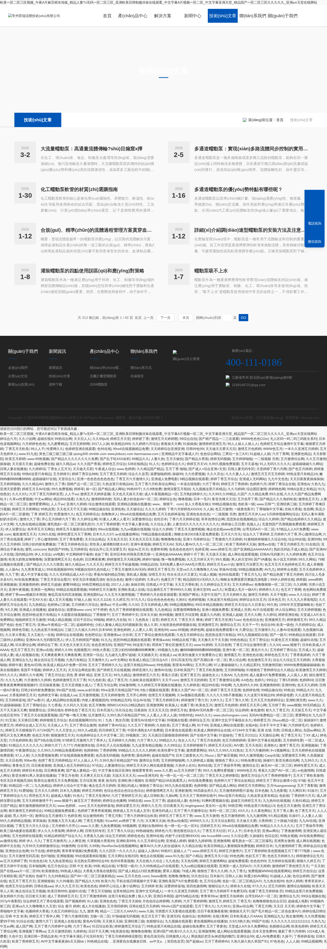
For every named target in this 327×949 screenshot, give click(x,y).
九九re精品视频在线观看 (198, 866)
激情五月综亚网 (186, 615)
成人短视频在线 (27, 655)
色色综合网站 (210, 454)
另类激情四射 (272, 665)
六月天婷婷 (261, 866)
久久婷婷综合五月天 (215, 584)
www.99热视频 (38, 459)
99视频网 (129, 826)
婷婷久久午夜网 (31, 675)
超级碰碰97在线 (44, 479)
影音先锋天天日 (224, 499)
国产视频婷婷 (75, 901)
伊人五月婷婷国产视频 (82, 640)
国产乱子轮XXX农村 (115, 459)
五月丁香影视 (307, 785)
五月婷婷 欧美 (151, 886)
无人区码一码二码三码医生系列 (293, 439)
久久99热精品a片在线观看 (159, 866)
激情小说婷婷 (135, 579)
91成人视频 (207, 574)
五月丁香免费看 (71, 539)
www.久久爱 (163, 770)
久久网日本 (297, 790)
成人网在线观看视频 (243, 554)
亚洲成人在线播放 (32, 610)
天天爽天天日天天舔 (95, 775)
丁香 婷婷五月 (41, 514)
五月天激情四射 (59, 931)
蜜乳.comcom (35, 549)
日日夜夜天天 (173, 806)
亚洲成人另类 (241, 610)
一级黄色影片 (244, 509)
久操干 (287, 936)
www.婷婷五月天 (204, 851)
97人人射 (22, 755)
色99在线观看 (228, 574)
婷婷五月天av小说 (220, 564)
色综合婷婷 (301, 876)
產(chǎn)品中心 (132, 15)
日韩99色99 (195, 449)
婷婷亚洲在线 (288, 615)
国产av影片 (35, 700)
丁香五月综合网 (105, 685)
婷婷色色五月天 (276, 655)
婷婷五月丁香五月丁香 (175, 816)
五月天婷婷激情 (112, 695)
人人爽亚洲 (76, 841)
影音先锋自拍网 (287, 760)
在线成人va (167, 655)
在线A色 (251, 725)
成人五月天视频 (60, 599)
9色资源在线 (119, 931)
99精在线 (135, 801)
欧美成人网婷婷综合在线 (212, 730)
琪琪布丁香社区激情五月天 (172, 645)
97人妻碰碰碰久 (226, 665)
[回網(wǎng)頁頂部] (314, 206)
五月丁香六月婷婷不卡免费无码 (223, 891)
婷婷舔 (301, 579)
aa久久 (217, 589)
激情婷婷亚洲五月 (212, 444)
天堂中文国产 (211, 594)
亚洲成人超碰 (232, 615)
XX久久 (243, 811)
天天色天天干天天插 (71, 509)
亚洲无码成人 (162, 811)
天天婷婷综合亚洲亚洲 (167, 449)
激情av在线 (266, 544)
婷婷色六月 (163, 831)
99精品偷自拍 (99, 509)
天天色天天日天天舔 (144, 539)
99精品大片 (304, 690)
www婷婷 (315, 579)
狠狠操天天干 (239, 911)
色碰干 (41, 876)
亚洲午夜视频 (140, 544)
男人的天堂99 (241, 559)
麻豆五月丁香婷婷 (87, 801)
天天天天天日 (158, 710)
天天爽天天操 (155, 821)
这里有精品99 (123, 891)
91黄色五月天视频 (284, 640)
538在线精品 (137, 464)
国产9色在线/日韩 (47, 740)
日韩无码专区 (95, 831)
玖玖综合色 (123, 710)
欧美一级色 (284, 625)
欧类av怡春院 (177, 821)
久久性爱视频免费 (44, 755)
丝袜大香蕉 (293, 509)
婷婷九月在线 (116, 620)
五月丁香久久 (205, 906)
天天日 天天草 (283, 906)
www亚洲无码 (147, 775)
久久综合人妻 (160, 524)
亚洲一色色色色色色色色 (95, 479)
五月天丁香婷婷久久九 (105, 665)
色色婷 (78, 559)
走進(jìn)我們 (18, 368)
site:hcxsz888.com (215, 836)
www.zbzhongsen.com (230, 715)
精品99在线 (210, 685)
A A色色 (247, 680)
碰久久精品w (65, 464)
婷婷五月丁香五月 (160, 569)
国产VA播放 (262, 559)
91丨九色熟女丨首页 (143, 620)
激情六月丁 (43, 921)
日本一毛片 (201, 499)
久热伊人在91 (185, 765)
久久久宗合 (215, 474)
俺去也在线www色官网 (223, 529)
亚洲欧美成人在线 (131, 589)
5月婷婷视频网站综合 (283, 514)
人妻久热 (157, 459)
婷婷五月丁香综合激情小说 (276, 780)
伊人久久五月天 (67, 886)
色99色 (194, 801)
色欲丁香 (101, 554)
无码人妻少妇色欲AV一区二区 (135, 499)
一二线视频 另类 (266, 459)
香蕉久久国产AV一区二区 (190, 690)
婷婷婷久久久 (269, 589)
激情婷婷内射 (101, 499)
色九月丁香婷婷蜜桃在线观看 (130, 610)
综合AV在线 (141, 700)
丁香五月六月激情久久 (132, 479)
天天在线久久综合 (150, 861)
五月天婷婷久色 (234, 594)
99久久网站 (307, 559)
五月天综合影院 (222, 821)
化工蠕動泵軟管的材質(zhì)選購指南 (79, 189)
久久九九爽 (13, 680)
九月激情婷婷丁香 (288, 846)
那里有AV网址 (182, 665)
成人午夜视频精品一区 (161, 494)
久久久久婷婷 (155, 509)
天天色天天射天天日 (74, 645)
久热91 (181, 599)
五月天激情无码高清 (24, 856)
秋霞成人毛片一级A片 (241, 589)
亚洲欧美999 (125, 841)
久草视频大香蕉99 (100, 841)
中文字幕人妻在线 (135, 524)
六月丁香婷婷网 (195, 901)
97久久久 (138, 599)
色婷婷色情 (250, 690)
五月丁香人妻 (283, 811)
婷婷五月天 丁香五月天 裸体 (182, 620)
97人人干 (235, 831)
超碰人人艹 (182, 851)
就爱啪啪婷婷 (160, 474)
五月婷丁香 (276, 705)
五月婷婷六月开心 (65, 826)
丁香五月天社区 (214, 831)
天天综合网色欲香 (81, 670)
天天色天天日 (117, 539)
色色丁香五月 (25, 625)
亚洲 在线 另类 (268, 730)
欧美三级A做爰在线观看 (18, 831)
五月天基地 (249, 464)
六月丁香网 (280, 454)
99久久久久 (8, 675)
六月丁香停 (210, 484)
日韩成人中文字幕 (159, 584)
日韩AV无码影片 (272, 554)
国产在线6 (26, 876)
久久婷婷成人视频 (199, 760)
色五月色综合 (57, 866)
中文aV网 (119, 604)
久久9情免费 (152, 489)
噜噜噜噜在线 (171, 539)
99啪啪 (99, 620)
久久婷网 (300, 584)
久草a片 (153, 579)
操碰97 (268, 760)
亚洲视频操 (8, 584)
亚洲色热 (117, 509)
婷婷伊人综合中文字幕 (70, 785)
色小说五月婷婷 (285, 559)
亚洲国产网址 (189, 594)
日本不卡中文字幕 (272, 725)
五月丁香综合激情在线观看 (154, 635)
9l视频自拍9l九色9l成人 (92, 569)
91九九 (106, 640)
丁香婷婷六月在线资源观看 (156, 594)
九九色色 (172, 861)
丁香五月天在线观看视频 (39, 715)
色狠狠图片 (82, 650)
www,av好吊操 (88, 690)
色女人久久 (186, 740)
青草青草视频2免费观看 (79, 851)
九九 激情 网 (88, 911)
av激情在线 (8, 841)
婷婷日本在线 (32, 770)
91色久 (78, 795)
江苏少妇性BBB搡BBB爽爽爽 (134, 650)
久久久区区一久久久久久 (117, 851)
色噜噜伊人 (109, 514)
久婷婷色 (79, 931)
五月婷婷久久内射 (121, 740)
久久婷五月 (121, 599)
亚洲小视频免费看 (215, 610)
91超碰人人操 (260, 454)
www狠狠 (294, 705)
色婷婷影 (200, 785)
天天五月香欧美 (186, 584)
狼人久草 (150, 625)
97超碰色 (226, 735)
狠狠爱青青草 (142, 770)
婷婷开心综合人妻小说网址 (119, 886)
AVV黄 (238, 745)
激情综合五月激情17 (50, 816)
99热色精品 (238, 640)
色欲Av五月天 (138, 549)
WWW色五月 (272, 449)
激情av (105, 604)
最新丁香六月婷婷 (291, 931)
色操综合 (188, 916)
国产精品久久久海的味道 (277, 499)
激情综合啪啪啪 (298, 886)
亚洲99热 (314, 539)
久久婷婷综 (37, 469)
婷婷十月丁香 (194, 554)
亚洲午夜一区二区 (235, 650)
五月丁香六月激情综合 (190, 811)
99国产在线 (260, 921)
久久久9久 (19, 494)
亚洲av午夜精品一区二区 (55, 625)
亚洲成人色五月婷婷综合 (71, 765)
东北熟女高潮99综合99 (91, 861)
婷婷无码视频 (220, 459)
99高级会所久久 (205, 790)
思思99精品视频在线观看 (132, 640)
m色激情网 (306, 770)
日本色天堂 (251, 831)
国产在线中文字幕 (203, 735)
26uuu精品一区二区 (287, 720)
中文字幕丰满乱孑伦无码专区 (81, 936)
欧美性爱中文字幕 (171, 750)
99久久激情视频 (251, 755)
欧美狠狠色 (50, 871)
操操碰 (5, 464)
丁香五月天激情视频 (189, 529)
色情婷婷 (204, 916)
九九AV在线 (307, 821)
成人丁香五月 (117, 680)
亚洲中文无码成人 (148, 891)
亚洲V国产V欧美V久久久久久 (174, 931)
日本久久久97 (103, 534)
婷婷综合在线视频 (69, 635)
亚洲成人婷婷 (176, 841)
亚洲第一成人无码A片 (235, 866)
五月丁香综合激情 (82, 725)
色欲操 (284, 795)
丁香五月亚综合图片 (55, 579)
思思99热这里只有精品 (39, 615)
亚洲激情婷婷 (29, 584)
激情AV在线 (163, 670)
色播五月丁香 (171, 579)
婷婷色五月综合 (114, 464)
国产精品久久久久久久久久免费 (74, 459)
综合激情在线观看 (101, 504)
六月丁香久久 (147, 740)
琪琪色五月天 (39, 795)
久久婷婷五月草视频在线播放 (159, 685)
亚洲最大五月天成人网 (64, 821)
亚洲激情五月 (275, 620)
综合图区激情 (256, 489)
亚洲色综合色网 (17, 851)
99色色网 (236, 856)
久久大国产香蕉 (89, 464)
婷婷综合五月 (199, 720)
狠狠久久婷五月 (308, 861)
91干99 (202, 725)
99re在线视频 (108, 529)
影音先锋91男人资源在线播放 (34, 775)
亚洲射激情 (183, 790)
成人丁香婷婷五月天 (62, 896)
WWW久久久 (199, 821)
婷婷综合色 (167, 499)
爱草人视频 (171, 871)
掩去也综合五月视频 (49, 660)
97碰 (301, 780)
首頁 (107, 15)
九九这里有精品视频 (147, 745)
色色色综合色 (253, 620)
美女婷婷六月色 (11, 896)
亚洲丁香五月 (190, 675)
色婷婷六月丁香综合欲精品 (234, 780)
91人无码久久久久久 (275, 464)
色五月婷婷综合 (87, 514)
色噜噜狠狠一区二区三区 (272, 584)
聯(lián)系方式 (141, 368)
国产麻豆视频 (227, 755)
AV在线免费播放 (26, 579)
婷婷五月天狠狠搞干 (20, 730)
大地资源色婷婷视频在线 (177, 625)
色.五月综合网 (209, 881)
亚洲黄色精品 (301, 454)
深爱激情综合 (142, 519)
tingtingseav (194, 806)
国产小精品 (194, 856)
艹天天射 (317, 866)
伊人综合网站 (285, 610)
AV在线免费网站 (311, 836)
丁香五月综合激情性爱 (250, 645)
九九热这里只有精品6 (47, 630)
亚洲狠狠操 (45, 881)
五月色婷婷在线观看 (27, 836)
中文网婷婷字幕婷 (79, 554)
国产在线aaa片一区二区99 (20, 871)
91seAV (111, 821)
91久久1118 (102, 599)
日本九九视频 (70, 790)
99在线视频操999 (59, 569)
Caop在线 (272, 755)
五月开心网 (203, 665)
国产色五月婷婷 (300, 469)
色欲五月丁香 (255, 856)
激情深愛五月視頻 (177, 489)
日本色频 (261, 790)
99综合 (271, 680)
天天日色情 (222, 645)
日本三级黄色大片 (189, 755)
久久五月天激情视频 (119, 594)
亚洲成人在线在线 (67, 921)
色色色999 (258, 861)
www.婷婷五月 (220, 549)
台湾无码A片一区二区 (258, 529)
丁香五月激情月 (54, 841)
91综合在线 (25, 921)
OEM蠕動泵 (98, 384)
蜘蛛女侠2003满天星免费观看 (196, 534)
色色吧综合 (93, 635)
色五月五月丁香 (153, 916)
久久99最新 (64, 881)
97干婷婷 (100, 610)
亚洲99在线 (154, 836)
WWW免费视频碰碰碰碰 (302, 665)
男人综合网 (237, 660)
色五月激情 (223, 509)
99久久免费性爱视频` (219, 770)
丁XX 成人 (310, 735)
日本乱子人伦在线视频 (113, 745)
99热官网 (235, 806)
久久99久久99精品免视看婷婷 (59, 750)
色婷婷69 (306, 680)
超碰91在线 (308, 640)
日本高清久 (105, 710)
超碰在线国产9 (163, 755)
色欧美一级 (246, 504)
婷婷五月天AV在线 (36, 489)
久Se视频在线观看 (190, 695)
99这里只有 (141, 645)
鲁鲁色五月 (20, 765)
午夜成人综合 (105, 469)
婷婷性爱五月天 (305, 765)
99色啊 (226, 685)
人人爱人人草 (142, 630)
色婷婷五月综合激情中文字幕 (282, 444)
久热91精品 (300, 801)
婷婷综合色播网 (114, 801)
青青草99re (209, 896)
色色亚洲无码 (101, 645)
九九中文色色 (278, 479)
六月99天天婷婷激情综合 (40, 846)
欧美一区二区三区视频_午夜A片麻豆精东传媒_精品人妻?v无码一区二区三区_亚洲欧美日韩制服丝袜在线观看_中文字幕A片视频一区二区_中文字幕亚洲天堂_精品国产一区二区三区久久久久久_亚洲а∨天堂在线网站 (158, 2)
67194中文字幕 (243, 730)
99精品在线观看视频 (71, 589)
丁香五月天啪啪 (99, 891)
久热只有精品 (76, 660)
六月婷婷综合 (305, 625)
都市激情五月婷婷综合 (25, 811)
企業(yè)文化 (18, 376)
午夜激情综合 (25, 750)
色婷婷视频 (196, 599)
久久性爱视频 (195, 474)
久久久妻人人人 (237, 474)
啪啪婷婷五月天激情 (30, 620)
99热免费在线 (251, 760)
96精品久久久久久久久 (277, 826)
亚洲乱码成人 (127, 785)
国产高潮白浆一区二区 (210, 660)
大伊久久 (216, 700)
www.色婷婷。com (71, 806)
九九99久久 (309, 760)
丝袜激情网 (127, 685)
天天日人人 (82, 439)
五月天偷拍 (174, 459)
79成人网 (188, 871)
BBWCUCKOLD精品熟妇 (125, 705)
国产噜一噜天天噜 (72, 715)
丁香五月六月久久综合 (32, 826)
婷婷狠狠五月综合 (53, 720)
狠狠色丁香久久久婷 (212, 871)
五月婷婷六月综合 (84, 604)
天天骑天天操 (112, 921)
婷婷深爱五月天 (127, 806)
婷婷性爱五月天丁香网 (74, 534)
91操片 (312, 790)
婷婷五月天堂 (120, 439)
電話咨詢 (314, 223)
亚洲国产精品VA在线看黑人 (165, 780)
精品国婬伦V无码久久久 (201, 579)
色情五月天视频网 (161, 695)
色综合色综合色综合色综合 (124, 790)
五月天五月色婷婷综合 (267, 700)
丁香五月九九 (251, 574)
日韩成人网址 (291, 730)
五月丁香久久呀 (236, 700)
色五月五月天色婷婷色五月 (285, 564)
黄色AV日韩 (32, 665)
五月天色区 (253, 745)
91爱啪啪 (26, 790)
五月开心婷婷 (136, 695)
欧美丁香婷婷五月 (25, 941)
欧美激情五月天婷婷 (311, 670)
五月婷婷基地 (15, 700)
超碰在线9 (45, 439)
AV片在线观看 (263, 610)
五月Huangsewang (281, 785)
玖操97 (294, 816)
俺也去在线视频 (151, 856)
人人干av (71, 494)
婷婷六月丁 (53, 745)
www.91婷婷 (203, 645)
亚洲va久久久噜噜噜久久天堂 (34, 906)
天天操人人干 (57, 725)
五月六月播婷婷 (257, 750)
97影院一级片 (127, 866)
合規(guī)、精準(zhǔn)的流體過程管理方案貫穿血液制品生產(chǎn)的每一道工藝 (97, 230)
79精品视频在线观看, (156, 534)
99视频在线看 (177, 720)
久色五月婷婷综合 (189, 635)
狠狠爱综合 (37, 710)
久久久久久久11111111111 (290, 921)
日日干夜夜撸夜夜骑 (212, 911)
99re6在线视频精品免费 (131, 449)
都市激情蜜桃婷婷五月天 (37, 806)
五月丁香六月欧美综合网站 (155, 484)
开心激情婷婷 (47, 539)
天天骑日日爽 (28, 720)
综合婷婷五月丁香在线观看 (43, 901)
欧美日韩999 (57, 891)
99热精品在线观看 (302, 635)
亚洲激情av (111, 635)
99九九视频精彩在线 (252, 635)
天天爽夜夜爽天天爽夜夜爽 (61, 655)
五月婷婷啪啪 (242, 459)
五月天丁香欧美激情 (308, 775)
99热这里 (48, 509)
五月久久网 (252, 615)
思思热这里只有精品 (220, 635)
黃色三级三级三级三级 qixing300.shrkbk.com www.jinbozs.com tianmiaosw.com (99, 454)
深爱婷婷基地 (174, 886)
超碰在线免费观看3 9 (221, 630)
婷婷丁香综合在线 (281, 484)
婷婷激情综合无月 (309, 856)
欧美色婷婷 (299, 926)
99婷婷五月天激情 (102, 589)
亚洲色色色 (108, 901)
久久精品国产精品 (150, 469)
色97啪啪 (48, 856)
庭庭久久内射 (210, 615)
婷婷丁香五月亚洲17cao (223, 620)
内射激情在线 (84, 745)
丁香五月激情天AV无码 (128, 569)
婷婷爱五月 (262, 720)
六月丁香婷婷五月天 (126, 795)
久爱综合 (246, 630)
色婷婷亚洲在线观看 (80, 449)
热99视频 (166, 615)
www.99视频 (179, 630)
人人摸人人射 (297, 675)
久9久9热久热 (239, 921)
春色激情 (257, 710)
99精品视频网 (311, 941)
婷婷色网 (197, 630)
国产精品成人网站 (111, 489)
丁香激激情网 (291, 831)
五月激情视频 (89, 695)
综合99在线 (296, 539)
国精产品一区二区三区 (83, 484)
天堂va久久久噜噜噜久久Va (196, 569)
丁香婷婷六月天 (303, 795)
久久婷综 (269, 615)
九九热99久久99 (245, 685)
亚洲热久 (270, 745)
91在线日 (312, 544)
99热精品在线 (97, 941)
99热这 (289, 690)
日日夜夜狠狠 (41, 765)
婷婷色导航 (20, 630)
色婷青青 (128, 755)
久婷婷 (176, 901)
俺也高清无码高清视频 (64, 594)
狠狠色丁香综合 (151, 785)
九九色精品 (162, 610)
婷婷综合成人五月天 (30, 725)
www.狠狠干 (291, 645)
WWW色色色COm (254, 439)
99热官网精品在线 (95, 584)
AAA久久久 (203, 715)
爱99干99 (7, 921)
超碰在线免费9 (193, 926)
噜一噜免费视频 (173, 559)
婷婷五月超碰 (51, 584)
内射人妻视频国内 (95, 700)
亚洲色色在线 (252, 655)
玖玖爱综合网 (25, 645)
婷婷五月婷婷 (92, 790)
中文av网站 (42, 499)
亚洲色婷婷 (121, 630)
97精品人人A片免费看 (292, 529)
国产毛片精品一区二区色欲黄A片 (275, 911)
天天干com (170, 680)
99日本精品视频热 (209, 604)
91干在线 (38, 851)
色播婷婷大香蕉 (37, 911)
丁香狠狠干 (101, 615)
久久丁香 (12, 574)
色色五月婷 (40, 735)
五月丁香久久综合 (120, 831)
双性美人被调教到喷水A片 (109, 544)
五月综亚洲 (87, 780)
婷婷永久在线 (240, 886)
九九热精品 (37, 604)
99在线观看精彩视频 (90, 856)
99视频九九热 (168, 650)
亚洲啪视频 (64, 856)
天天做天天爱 (246, 821)
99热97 (166, 851)
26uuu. (209, 755)
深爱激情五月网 (293, 755)
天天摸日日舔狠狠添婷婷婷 (168, 735)
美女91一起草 (215, 806)
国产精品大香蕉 (196, 459)
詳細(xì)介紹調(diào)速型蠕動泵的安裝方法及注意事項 (251, 230)
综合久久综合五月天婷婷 (291, 660)
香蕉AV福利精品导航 (109, 574)
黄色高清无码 (154, 936)
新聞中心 (192, 15)
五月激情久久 (264, 630)
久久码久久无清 (75, 705)
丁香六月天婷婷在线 (184, 519)
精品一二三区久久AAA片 (118, 911)
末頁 (185, 318)
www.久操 (146, 911)
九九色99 (241, 675)
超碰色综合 (56, 610)
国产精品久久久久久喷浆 (44, 564)
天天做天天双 (83, 469)
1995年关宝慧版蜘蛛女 (296, 604)
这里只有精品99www (139, 665)
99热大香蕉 (101, 650)
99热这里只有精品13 (259, 806)
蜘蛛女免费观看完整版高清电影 (244, 579)
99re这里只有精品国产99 (119, 690)
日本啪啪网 (37, 866)
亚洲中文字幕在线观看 (264, 740)
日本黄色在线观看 (178, 730)
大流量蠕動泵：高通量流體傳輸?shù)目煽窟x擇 (91, 148)
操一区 (91, 489)
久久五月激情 (316, 459)
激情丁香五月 (289, 745)
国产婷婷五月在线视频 (113, 670)
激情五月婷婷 (258, 594)
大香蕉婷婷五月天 (22, 695)
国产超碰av (194, 941)
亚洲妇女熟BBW (150, 826)
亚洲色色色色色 (198, 514)
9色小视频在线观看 (154, 690)
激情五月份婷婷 (231, 896)
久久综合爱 (239, 836)
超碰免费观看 (238, 861)
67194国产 (45, 730)
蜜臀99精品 (71, 584)
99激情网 (68, 846)
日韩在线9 (55, 710)
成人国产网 (24, 926)
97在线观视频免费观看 (77, 755)
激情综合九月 (289, 896)
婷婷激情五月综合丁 (129, 926)
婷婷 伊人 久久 (30, 841)
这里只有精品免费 (122, 896)
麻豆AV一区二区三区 (276, 765)
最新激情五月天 (24, 534)
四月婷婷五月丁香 (112, 730)
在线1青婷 (220, 916)
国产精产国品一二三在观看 (219, 439)
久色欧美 (163, 725)
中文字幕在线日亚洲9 (114, 770)
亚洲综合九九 (22, 660)
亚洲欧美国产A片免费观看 (177, 881)
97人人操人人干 (85, 760)
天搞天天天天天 (123, 775)
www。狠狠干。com (167, 504)
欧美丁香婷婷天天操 (241, 544)
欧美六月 (107, 881)
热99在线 (205, 765)
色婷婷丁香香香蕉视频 (94, 811)
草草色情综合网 (213, 519)
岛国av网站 (311, 730)
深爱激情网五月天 (57, 559)
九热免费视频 (110, 826)
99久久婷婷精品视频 (15, 821)
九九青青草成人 (33, 569)
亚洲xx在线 (44, 650)
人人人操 (292, 941)
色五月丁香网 (291, 589)
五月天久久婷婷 (46, 790)
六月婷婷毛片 (298, 725)
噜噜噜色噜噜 (141, 931)
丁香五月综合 (55, 675)
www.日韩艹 (266, 504)
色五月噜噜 (97, 705)
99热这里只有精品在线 (163, 926)
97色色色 (277, 941)
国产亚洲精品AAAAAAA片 (252, 549)
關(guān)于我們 (283, 15)
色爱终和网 (158, 549)
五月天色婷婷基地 (171, 514)
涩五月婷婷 (276, 886)
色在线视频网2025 (82, 720)
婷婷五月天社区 (220, 745)
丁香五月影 (113, 816)
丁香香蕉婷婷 (300, 655)
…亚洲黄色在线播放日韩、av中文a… (137, 941)
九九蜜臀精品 (57, 444)
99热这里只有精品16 (301, 474)
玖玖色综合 (199, 876)
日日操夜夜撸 (49, 685)
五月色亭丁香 (247, 499)
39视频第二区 (135, 735)
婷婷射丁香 (140, 439)
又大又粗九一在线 (40, 635)
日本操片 (216, 876)
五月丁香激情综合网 (224, 680)
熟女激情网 (294, 916)
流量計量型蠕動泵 (103, 376)
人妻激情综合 (114, 765)
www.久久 (315, 700)
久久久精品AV (32, 484)
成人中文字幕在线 (34, 574)
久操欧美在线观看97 (144, 680)
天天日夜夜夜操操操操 (306, 479)
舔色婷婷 (143, 755)
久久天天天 (94, 564)
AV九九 (269, 569)
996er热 (30, 760)
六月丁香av (81, 926)
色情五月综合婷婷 (18, 886)
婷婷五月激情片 (230, 851)
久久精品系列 (250, 665)
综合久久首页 (138, 474)
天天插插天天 (147, 655)
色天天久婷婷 (307, 685)
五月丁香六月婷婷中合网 (52, 926)
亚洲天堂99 (201, 589)
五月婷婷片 (61, 474)
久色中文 (15, 936)
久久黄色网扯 (261, 811)
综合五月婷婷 (115, 836)
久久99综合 (172, 745)
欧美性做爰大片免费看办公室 (200, 655)
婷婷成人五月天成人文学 (131, 811)
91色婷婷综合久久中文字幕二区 (100, 735)
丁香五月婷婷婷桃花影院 (123, 936)
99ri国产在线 (65, 690)
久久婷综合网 (87, 519)
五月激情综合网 (292, 459)
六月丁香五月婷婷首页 (46, 494)
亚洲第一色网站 (42, 589)
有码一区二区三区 (222, 811)
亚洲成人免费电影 (164, 479)
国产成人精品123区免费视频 (139, 871)
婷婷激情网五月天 (159, 790)
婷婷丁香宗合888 (85, 474)
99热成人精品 (70, 871)
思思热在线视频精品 (241, 519)
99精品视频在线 (224, 504)
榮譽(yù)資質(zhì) (21, 384)
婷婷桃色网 (276, 489)
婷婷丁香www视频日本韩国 (25, 594)
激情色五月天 (308, 499)
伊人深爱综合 (15, 529)
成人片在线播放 (93, 906)
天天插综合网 (269, 735)
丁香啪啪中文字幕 (269, 509)
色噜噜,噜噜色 (178, 876)
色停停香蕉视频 (122, 861)
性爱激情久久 (64, 514)
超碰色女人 (210, 675)
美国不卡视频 (31, 670)
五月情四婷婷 (117, 906)
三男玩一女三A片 (235, 454)
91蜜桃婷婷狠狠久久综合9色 (265, 539)
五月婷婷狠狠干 (194, 745)
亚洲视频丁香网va (32, 931)
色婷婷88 (91, 750)
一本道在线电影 (188, 484)
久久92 (133, 604)
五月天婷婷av (242, 584)
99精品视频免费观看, (60, 811)
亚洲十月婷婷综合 (196, 539)
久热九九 (318, 484)
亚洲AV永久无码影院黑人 (44, 640)
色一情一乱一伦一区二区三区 (181, 775)
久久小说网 (27, 439)
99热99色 (186, 715)
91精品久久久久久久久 (26, 745)
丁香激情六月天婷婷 (227, 539)
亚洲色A (303, 484)
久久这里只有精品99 (259, 695)
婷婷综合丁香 (47, 645)
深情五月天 (156, 574)
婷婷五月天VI (197, 464)
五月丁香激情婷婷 (92, 896)
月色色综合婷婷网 (155, 901)
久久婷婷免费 (296, 554)
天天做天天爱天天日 (221, 449)
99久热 (272, 604)
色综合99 (268, 625)
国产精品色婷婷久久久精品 (301, 519)
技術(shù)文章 (222, 15)
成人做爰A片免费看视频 (267, 675)
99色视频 (163, 665)
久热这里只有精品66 (117, 484)
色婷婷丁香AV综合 (112, 725)
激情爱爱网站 (39, 504)
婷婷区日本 (264, 846)
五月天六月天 (231, 534)
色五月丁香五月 (22, 650)
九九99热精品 (58, 876)
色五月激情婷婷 (232, 816)
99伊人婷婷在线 (282, 579)
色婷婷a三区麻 (58, 604)
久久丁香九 (237, 871)
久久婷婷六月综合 (145, 444)
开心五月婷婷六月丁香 (58, 519)
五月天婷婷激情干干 (37, 801)
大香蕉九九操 (93, 836)
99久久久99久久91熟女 (225, 750)
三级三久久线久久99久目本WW (88, 630)
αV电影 (58, 554)
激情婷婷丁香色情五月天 (290, 866)
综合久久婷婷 (269, 519)
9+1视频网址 (280, 750)
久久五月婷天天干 (200, 559)
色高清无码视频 (107, 755)
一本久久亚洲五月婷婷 (301, 449)
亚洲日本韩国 (163, 896)
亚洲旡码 (173, 916)
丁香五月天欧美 (17, 449)
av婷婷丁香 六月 (131, 821)
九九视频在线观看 (178, 921)
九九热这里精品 (60, 861)
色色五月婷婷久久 (280, 856)
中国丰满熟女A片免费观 (145, 730)
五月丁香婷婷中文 (125, 615)
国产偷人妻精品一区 (81, 770)
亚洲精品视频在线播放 (134, 504)
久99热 (94, 846)
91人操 (92, 901)
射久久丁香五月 (277, 710)
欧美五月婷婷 (15, 459)
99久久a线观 (87, 730)
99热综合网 (63, 439)
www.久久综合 (299, 594)
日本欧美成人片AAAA (246, 916)
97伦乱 (97, 765)
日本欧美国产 (184, 670)
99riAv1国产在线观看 (177, 906)
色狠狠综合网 (279, 926)
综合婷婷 (241, 710)
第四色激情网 (196, 886)
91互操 (10, 720)
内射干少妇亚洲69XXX (182, 836)
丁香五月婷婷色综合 (72, 544)
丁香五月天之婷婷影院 (222, 775)
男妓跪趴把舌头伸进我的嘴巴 (213, 936)
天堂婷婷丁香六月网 (271, 469)
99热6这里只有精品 (36, 474)
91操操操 (190, 444)
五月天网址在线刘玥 (123, 856)
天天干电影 (278, 594)
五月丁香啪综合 (34, 705)
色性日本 (160, 519)
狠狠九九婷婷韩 (199, 841)
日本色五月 (276, 599)
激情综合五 (250, 765)
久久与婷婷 (236, 489)
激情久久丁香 (55, 484)
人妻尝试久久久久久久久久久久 (195, 524)
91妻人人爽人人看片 (114, 519)
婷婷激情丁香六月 (194, 700)
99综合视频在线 (313, 896)
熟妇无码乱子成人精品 (290, 549)
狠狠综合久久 (218, 886)
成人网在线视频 (308, 841)
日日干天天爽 (98, 931)
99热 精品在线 (104, 866)
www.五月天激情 (206, 816)
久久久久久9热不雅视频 (224, 695)
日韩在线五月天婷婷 (144, 906)
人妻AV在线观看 (288, 630)
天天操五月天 (301, 710)
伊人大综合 (42, 554)
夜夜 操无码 (107, 780)
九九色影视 (278, 790)
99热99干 (134, 489)
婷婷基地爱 (284, 695)
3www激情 (158, 876)
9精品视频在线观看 (194, 479)
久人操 (208, 509)
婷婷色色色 (135, 836)
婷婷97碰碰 (150, 559)
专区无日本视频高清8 (88, 579)
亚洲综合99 (245, 936)
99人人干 (38, 449)
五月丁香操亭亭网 (227, 765)
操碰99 (177, 474)
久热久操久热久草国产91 (249, 941)
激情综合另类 (149, 760)
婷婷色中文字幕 (308, 906)
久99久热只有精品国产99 (126, 715)
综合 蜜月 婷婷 (69, 906)
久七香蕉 (54, 705)
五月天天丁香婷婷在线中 (197, 795)
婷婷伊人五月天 (54, 670)
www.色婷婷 (126, 469)
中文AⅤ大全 (38, 599)
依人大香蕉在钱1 (197, 504)
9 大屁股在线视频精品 (74, 615)
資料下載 (55, 384)
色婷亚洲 (201, 549)
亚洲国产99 (122, 645)
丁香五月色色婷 (208, 740)
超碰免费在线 (44, 464)
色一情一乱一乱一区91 (181, 826)
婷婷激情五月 (297, 620)
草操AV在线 (228, 569)
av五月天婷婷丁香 (187, 770)
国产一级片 (278, 635)
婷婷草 (79, 489)
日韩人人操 (233, 876)
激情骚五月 (232, 655)
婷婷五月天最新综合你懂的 (76, 529)
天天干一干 (250, 625)
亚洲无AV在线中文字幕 (148, 720)
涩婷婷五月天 (210, 826)
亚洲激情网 (154, 705)
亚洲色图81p (92, 594)
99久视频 (222, 559)
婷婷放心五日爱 (233, 524)
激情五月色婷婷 (249, 449)
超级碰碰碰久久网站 (307, 464)
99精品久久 (140, 459)
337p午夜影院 (10, 901)
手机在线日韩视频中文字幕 (136, 881)
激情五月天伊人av (251, 514)
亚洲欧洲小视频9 (130, 780)
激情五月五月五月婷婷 (267, 474)
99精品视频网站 (181, 604)
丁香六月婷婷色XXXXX (184, 509)
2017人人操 (100, 444)
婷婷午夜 (15, 665)
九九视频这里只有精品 (209, 489)
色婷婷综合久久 (173, 464)
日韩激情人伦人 (177, 936)
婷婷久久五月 (151, 806)
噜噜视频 (185, 499)
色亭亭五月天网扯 (40, 529)
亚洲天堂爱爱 (10, 489)
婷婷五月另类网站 (25, 509)
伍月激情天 (96, 715)
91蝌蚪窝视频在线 (215, 801)
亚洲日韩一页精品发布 (40, 936)
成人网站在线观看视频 (233, 931)
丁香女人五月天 (59, 469)
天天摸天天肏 (22, 464)
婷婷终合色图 (287, 569)
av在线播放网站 (127, 534)
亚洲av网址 (270, 831)
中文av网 (7, 926)
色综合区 (271, 836)
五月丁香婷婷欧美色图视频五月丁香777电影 (277, 851)
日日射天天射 (35, 896)
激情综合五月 (230, 625)
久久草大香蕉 (15, 635)
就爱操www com (79, 610)
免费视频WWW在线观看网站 (269, 871)
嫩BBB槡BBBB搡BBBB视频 (200, 650)
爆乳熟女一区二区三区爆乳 (252, 841)
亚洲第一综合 (93, 655)
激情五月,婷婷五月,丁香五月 (230, 901)
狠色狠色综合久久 (187, 831)
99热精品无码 (120, 700)
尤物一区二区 (100, 916)
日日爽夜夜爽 (95, 559)
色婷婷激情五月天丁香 (69, 680)
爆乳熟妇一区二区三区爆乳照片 (70, 524)
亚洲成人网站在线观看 (226, 725)
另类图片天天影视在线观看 (175, 911)
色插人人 (253, 524)
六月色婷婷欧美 (20, 740)
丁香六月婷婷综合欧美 (140, 816)
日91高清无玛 (181, 660)
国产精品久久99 (87, 881)
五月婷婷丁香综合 (283, 650)
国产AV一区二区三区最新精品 (92, 876)
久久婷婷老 (191, 685)
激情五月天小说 (216, 856)
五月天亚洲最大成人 (76, 685)
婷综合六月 (8, 439)
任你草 (127, 635)
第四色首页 (175, 941)
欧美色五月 (204, 705)
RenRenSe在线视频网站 (119, 846)
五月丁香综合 (259, 640)
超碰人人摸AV (148, 851)
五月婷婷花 (78, 549)
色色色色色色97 (181, 549)
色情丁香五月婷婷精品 (55, 760)
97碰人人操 (82, 599)
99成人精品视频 (59, 620)
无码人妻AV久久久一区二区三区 (199, 544)
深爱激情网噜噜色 (186, 610)
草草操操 (39, 821)
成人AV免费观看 (268, 936)
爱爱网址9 (302, 715)
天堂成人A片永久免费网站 (247, 926)
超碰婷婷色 (84, 625)
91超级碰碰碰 (10, 705)
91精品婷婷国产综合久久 (62, 836)
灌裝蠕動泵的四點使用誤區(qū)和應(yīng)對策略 (92, 270)
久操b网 (171, 795)
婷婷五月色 (178, 710)
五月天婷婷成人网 (154, 604)
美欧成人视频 (136, 574)
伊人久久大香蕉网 (51, 831)
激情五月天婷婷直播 (95, 494)
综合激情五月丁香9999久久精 (169, 589)
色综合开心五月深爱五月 (107, 549)
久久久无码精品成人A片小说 (70, 574)
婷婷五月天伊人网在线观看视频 (149, 765)
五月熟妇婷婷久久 (193, 494)
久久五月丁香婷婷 (141, 725)
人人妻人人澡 (311, 816)
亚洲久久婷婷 (76, 504)
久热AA (226, 675)
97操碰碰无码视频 (125, 916)
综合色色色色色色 (160, 599)
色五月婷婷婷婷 (234, 740)
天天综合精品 (95, 539)
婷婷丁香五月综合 (223, 479)
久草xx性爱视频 (21, 499)
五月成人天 (307, 650)
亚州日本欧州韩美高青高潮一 (131, 554)
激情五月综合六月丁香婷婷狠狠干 (266, 775)
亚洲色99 (161, 630)
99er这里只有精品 (231, 795)
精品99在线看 (63, 499)
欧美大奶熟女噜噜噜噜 (25, 559)
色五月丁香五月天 (22, 881)
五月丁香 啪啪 (175, 469)
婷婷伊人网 (74, 831)
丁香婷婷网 (108, 750)
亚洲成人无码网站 (252, 479)
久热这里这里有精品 (262, 795)
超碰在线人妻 (177, 801)
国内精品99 (24, 554)
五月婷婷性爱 (293, 740)
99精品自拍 (149, 564)
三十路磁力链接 (285, 821)
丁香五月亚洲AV (97, 795)
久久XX (274, 645)
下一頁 (165, 318)
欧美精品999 (120, 444)
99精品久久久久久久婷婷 (137, 750)
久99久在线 (46, 534)
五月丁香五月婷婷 (113, 474)
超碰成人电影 (61, 795)
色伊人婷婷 (294, 881)
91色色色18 (38, 861)
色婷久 (259, 680)
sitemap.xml (310, 418)
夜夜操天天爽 (171, 444)
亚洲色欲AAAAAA (168, 554)
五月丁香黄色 (216, 926)
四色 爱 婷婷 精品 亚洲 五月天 (89, 675)
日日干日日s (82, 620)
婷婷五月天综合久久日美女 (245, 604)
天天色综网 (189, 861)
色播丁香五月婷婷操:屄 (265, 891)
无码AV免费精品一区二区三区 (271, 715)
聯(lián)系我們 (252, 15)
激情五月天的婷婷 (193, 680)
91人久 (154, 464)
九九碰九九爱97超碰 (120, 655)
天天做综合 (134, 509)
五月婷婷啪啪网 (173, 760)
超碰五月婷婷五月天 (246, 801)
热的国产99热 (58, 549)
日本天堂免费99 (264, 931)
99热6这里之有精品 (301, 489)
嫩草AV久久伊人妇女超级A (160, 846)
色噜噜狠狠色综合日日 (269, 901)
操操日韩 (137, 584)
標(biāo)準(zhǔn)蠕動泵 (106, 368)
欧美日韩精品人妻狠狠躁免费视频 (229, 846)
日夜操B (140, 710)
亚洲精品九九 (274, 916)
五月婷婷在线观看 (281, 861)
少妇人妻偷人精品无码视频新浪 (118, 625)
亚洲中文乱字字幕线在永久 (231, 720)
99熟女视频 (288, 836)
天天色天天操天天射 (127, 494)
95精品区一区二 (21, 785)
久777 (67, 745)
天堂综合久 (66, 479)
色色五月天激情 (288, 806)
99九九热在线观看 (178, 785)
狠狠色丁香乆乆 (227, 760)
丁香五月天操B (129, 901)
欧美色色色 (88, 886)
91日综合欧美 (102, 926)
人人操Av (12, 569)
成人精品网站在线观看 (63, 700)
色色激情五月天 (259, 660)
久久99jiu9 (100, 439)
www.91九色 (28, 454)
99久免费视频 (61, 489)
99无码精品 (311, 705)
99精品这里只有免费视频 (303, 891)
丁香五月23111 (246, 735)
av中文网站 (118, 660)
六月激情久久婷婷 (37, 680)
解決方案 (162, 15)
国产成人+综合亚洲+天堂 (207, 469)
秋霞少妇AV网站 (256, 876)
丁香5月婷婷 (288, 680)
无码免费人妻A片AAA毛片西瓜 (182, 564)
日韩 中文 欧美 (80, 866)
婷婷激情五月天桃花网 (123, 559)
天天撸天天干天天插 (213, 640)
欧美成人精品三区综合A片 (149, 660)
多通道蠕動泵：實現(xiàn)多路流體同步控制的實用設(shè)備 (251, 148)
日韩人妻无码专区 (241, 469)
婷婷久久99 (63, 650)
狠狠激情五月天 (62, 735)
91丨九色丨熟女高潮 (113, 720)
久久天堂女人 (66, 730)
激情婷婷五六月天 (146, 675)
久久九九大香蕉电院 (302, 599)
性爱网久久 (54, 449)
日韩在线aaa (43, 886)
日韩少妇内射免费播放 (39, 544)
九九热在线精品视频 (30, 524)
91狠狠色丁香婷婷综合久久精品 (270, 670)
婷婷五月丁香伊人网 (44, 916)
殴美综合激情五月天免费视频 (56, 780)
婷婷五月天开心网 (253, 705)
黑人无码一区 (23, 816)
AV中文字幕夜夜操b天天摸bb (63, 941)
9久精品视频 (277, 816)
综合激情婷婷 (93, 816)
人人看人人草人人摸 (162, 715)
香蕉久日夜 (169, 675)
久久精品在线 (192, 846)
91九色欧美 (96, 680)
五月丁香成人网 (183, 725)
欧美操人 (171, 705)
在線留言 (137, 376)
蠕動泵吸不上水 (211, 270)
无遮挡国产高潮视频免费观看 (283, 524)
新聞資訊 (55, 368)
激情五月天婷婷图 (164, 439)
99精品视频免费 (250, 569)
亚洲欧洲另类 (296, 700)
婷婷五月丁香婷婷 (234, 484)
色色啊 (308, 509)
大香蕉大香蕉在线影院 (99, 871)
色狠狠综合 (154, 921)
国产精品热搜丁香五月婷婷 (283, 574)
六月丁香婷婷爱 (108, 524)
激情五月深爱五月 (249, 564)
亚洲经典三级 (286, 504)
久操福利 (256, 836)
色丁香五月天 (291, 735)
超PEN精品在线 (187, 896)
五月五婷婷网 (79, 444)
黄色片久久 (259, 650)
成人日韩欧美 (153, 795)
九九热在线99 (273, 881)
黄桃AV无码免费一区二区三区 (211, 710)
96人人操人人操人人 (242, 444)
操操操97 (311, 720)
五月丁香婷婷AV (217, 941)
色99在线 (104, 449)
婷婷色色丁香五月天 (80, 710)
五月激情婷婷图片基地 (236, 790)
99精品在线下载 (184, 640)
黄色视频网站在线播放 (210, 921)
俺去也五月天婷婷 (102, 785)
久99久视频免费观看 (224, 464)
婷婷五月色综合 (304, 871)
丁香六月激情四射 (74, 916)
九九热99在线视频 (276, 801)
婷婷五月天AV (162, 544)
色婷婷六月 (258, 484)
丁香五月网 (263, 906)
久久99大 (224, 906)
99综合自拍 (188, 439)
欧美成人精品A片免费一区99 (64, 665)
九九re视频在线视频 (135, 529)
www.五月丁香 (154, 801)
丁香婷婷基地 (304, 936)
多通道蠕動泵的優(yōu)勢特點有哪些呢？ (238, 189)
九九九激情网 (256, 816)
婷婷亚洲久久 (142, 670)
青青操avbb (161, 640)
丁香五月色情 (68, 775)
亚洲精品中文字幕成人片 (179, 454)
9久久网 (11, 610)
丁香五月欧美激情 (209, 670)
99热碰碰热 (144, 831)
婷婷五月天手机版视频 (121, 564)
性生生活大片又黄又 (182, 574)
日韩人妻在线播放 (13, 469)
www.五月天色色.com (133, 876)
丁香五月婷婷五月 (290, 544)
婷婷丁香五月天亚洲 (225, 690)
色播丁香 (187, 705)
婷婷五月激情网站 (212, 861)
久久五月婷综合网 (150, 841)
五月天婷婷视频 (309, 610)
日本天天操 (148, 615)
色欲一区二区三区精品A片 (241, 881)
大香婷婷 (265, 821)
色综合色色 (114, 579)
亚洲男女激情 (284, 841)
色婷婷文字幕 (48, 695)
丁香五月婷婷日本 (165, 700)
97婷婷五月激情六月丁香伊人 (84, 740)
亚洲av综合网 (242, 906)
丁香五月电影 (93, 821)
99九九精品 (122, 675)
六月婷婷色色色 (33, 444)
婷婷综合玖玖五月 (252, 599)
